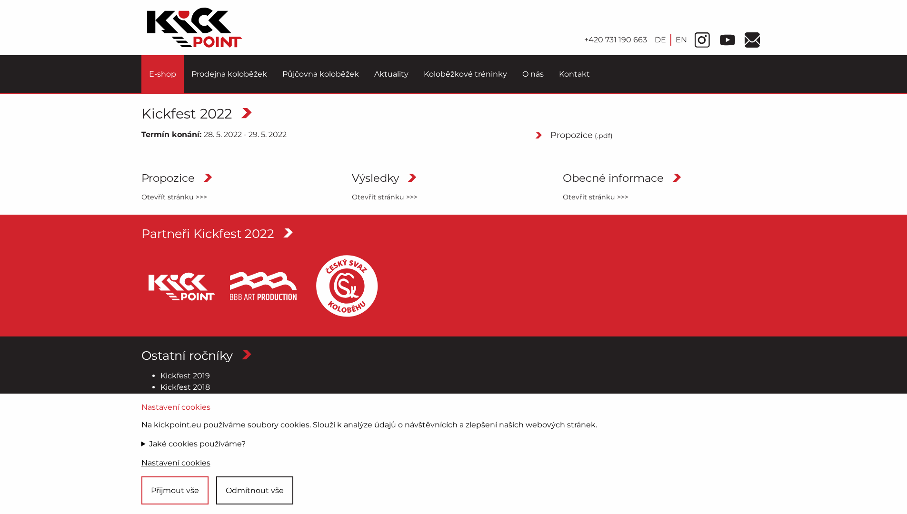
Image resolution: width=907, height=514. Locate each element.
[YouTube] (727, 40)
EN (681, 39)
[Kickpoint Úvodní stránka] (194, 28)
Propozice (581, 135)
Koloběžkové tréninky (465, 74)
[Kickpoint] (179, 286)
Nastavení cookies (175, 462)
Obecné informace (613, 178)
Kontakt (574, 74)
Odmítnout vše (255, 490)
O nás (533, 74)
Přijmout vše (175, 490)
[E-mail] (752, 40)
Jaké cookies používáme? (197, 443)
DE (660, 39)
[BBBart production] (263, 286)
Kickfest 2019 (185, 375)
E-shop (162, 74)
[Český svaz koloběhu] (347, 286)
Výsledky (375, 178)
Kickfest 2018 (185, 387)
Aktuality (391, 74)
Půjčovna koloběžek (320, 74)
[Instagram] (702, 40)
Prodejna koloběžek (229, 74)
